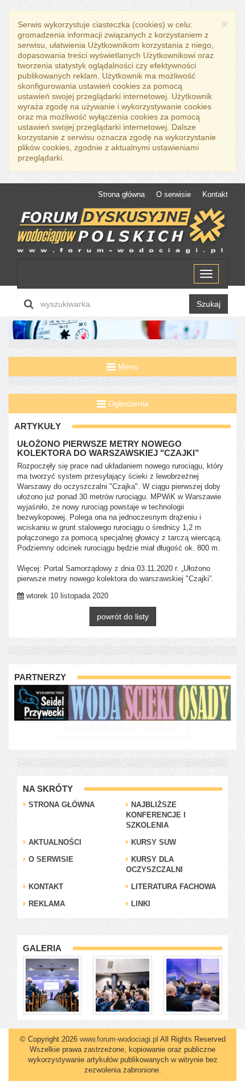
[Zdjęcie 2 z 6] (122, 984)
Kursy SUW (152, 842)
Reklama (45, 903)
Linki (139, 903)
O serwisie (173, 194)
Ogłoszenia (127, 403)
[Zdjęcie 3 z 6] (193, 984)
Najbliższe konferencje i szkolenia (156, 814)
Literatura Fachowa (172, 886)
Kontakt (215, 194)
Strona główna (121, 194)
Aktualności (53, 842)
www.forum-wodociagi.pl (119, 1039)
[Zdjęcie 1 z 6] (52, 984)
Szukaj (208, 304)
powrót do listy (123, 616)
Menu (127, 366)
